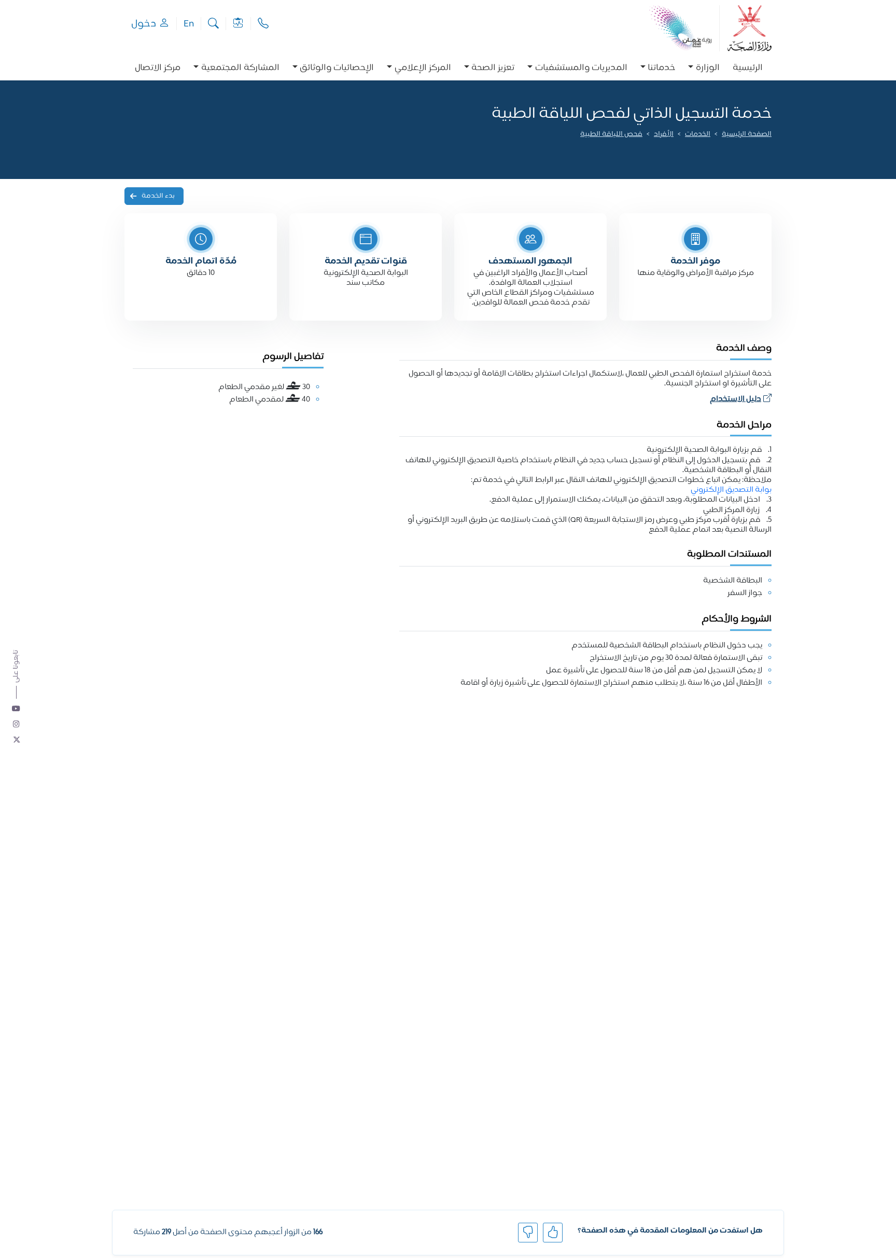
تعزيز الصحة (492, 68)
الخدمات (697, 134)
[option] (704, 68)
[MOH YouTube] (16, 709)
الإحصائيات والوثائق (337, 68)
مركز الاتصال (157, 68)
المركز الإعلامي (423, 68)
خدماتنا (661, 68)
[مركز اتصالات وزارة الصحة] (263, 23)
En (189, 23)
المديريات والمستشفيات (581, 68)
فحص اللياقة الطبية (611, 134)
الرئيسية (748, 68)
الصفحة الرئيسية (747, 134)
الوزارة (708, 68)
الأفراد (664, 134)
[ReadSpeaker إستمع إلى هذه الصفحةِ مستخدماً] (771, 149)
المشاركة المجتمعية (240, 68)
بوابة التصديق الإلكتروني (730, 490)
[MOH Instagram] (16, 724)
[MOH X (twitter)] (16, 740)
